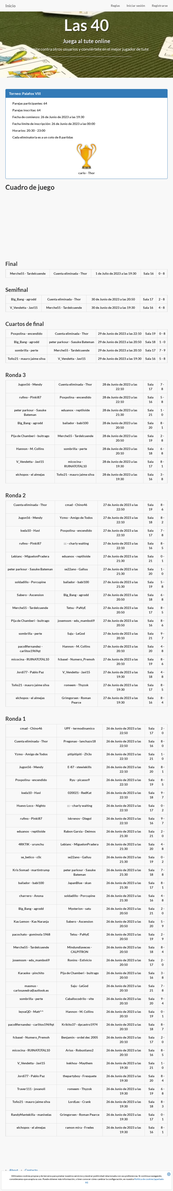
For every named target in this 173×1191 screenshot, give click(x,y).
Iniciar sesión (136, 5)
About (13, 1170)
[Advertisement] (86, 224)
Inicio (10, 5)
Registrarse (160, 5)
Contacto (31, 1170)
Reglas (115, 5)
